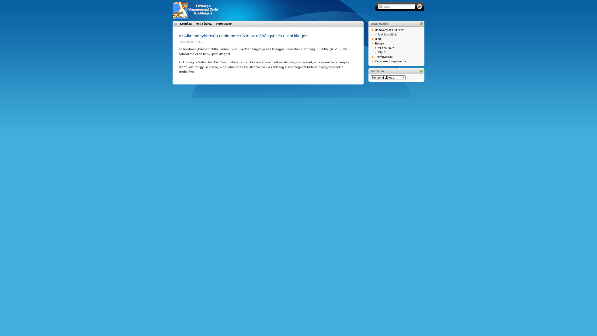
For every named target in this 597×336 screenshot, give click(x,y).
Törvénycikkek (384, 57)
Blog (378, 39)
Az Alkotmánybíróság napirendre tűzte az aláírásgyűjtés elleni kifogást (243, 36)
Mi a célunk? (204, 23)
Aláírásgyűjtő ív (387, 34)
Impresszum (224, 23)
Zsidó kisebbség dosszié (390, 61)
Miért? (382, 52)
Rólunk (379, 43)
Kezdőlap (186, 23)
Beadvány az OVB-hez (389, 30)
